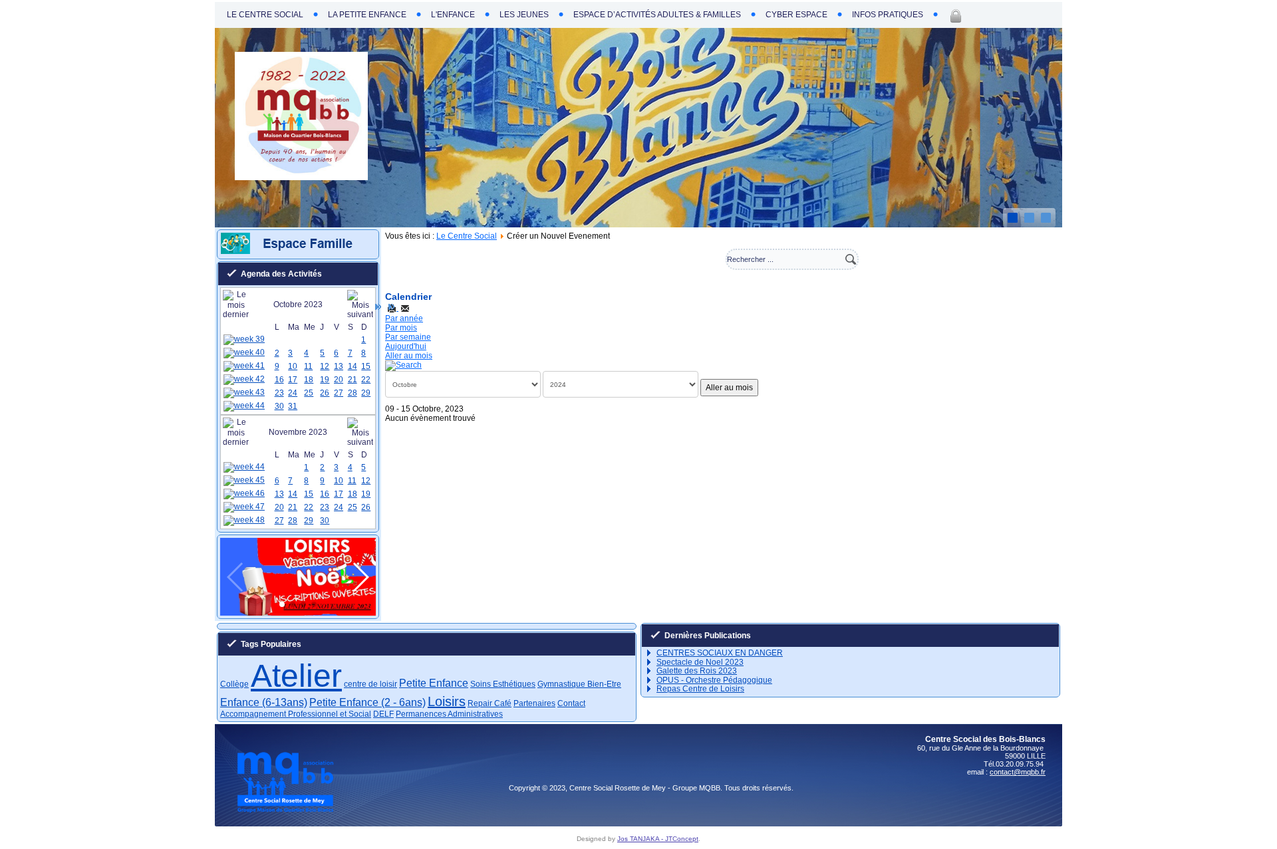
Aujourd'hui (405, 346)
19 (324, 379)
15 (365, 366)
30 (279, 406)
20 (338, 379)
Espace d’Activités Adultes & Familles (657, 14)
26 (324, 393)
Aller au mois (408, 355)
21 (352, 379)
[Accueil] (301, 178)
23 (279, 393)
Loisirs (447, 701)
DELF (383, 714)
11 (308, 366)
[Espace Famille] (300, 251)
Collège (234, 684)
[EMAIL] (405, 307)
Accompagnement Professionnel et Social (295, 714)
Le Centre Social (265, 14)
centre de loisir (370, 684)
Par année (404, 318)
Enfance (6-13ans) (263, 702)
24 (292, 393)
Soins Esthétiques (502, 684)
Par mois (401, 327)
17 (292, 379)
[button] (282, 604)
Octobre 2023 (298, 304)
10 (292, 366)
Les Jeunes (524, 14)
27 (338, 393)
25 (308, 393)
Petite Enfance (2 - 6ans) (367, 702)
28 (352, 393)
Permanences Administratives (449, 714)
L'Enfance (453, 14)
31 (292, 406)
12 (324, 366)
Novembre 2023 (298, 432)
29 (365, 393)
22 (365, 379)
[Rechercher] (403, 365)
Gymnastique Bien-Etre (579, 684)
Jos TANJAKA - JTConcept (657, 838)
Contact (571, 703)
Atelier (296, 675)
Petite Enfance (433, 683)
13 (338, 366)
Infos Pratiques (887, 14)
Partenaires (534, 703)
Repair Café (489, 703)
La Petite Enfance (367, 14)
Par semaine (408, 337)
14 (352, 366)
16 (279, 379)
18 (308, 379)
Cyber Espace (796, 14)
